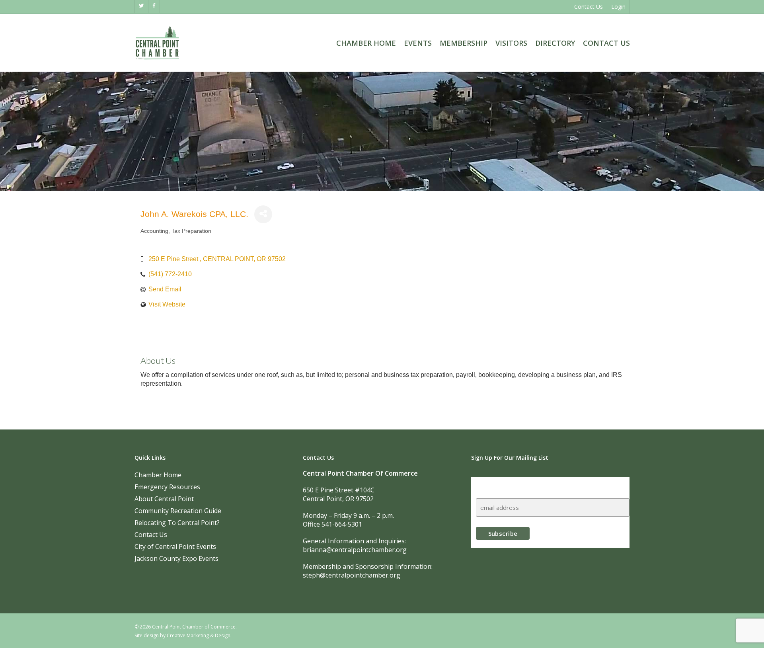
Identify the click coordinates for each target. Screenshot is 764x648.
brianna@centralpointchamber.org (355, 549)
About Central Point (164, 498)
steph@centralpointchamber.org (351, 575)
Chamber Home (157, 474)
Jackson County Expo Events (176, 558)
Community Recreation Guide (177, 510)
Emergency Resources (167, 486)
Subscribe (491, 484)
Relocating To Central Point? (177, 522)
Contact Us (150, 534)
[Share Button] (263, 214)
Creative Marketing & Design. (199, 635)
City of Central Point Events (175, 546)
